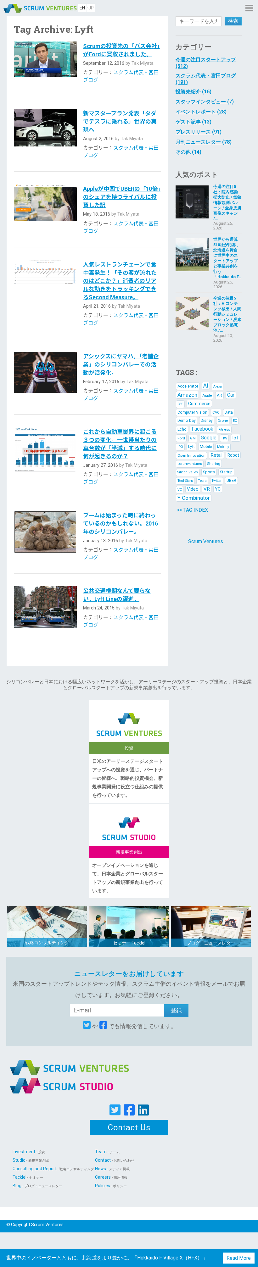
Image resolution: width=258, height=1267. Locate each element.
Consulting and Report (53, 1168)
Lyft (191, 446)
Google (208, 438)
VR (207, 489)
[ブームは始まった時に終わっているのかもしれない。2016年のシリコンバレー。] (45, 536)
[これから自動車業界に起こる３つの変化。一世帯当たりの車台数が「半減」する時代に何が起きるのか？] (45, 456)
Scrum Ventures (205, 541)
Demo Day (186, 420)
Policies (111, 1185)
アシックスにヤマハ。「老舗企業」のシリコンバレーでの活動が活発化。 (121, 364)
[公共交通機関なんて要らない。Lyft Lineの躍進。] (45, 607)
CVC (216, 412)
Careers (111, 1177)
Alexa (217, 386)
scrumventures (189, 464)
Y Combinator (193, 498)
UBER (231, 480)
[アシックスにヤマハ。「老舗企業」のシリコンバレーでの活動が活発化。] (45, 377)
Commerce (199, 403)
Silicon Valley (187, 472)
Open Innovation (191, 455)
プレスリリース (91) (199, 132)
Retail (216, 455)
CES (180, 404)
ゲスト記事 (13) (193, 122)
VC (179, 490)
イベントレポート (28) (201, 112)
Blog (37, 1185)
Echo (182, 429)
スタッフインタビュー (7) (205, 102)
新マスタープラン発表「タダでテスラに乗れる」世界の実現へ (120, 121)
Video (193, 489)
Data (229, 412)
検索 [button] (233, 21)
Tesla (202, 480)
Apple (207, 395)
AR (219, 395)
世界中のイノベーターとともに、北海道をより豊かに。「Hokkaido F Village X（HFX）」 (106, 1258)
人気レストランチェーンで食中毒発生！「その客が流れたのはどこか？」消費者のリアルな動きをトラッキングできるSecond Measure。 (120, 280)
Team (107, 1151)
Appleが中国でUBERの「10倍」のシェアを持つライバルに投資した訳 (121, 196)
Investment (29, 1151)
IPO (180, 447)
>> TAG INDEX (192, 510)
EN (82, 7)
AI (205, 385)
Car (230, 395)
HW (224, 438)
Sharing (213, 463)
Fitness (224, 429)
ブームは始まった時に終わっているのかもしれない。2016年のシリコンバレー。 (120, 523)
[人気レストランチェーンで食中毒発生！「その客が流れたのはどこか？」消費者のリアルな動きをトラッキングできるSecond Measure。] (45, 293)
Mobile (206, 446)
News (112, 1168)
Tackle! (28, 1177)
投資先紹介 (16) (193, 92)
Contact (114, 1160)
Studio (31, 1160)
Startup (226, 472)
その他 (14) (188, 152)
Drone (223, 420)
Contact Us (129, 1127)
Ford (181, 438)
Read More (239, 1258)
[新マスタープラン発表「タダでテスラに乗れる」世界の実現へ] (45, 134)
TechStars (185, 481)
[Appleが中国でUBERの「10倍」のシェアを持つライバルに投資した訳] (45, 209)
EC (235, 421)
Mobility (223, 447)
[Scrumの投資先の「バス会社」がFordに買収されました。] (45, 62)
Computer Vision (192, 412)
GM (193, 438)
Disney (207, 420)
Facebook (202, 429)
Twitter (217, 480)
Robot (233, 455)
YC (218, 489)
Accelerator (187, 386)
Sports (209, 472)
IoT (235, 438)
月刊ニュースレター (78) (204, 142)
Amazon (187, 395)
